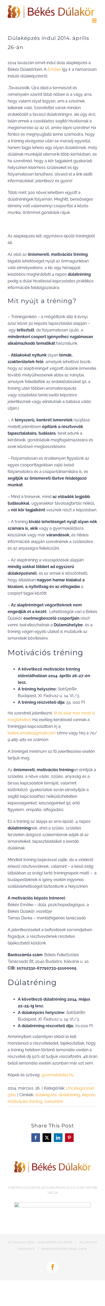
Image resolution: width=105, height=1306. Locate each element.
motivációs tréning (25, 1101)
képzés (88, 1094)
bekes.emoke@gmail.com (32, 733)
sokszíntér (53, 1101)
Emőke (54, 69)
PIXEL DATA (78, 1249)
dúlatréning (69, 1094)
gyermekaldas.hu (57, 1074)
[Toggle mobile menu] (94, 20)
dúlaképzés (46, 1094)
